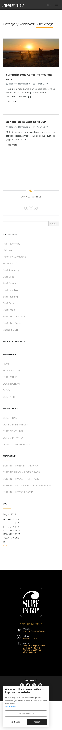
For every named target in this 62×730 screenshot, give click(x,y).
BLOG (6, 390)
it (48, 5)
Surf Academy (11, 270)
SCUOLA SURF (11, 370)
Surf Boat (8, 276)
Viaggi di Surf (10, 329)
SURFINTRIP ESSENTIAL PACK (20, 465)
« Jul (5, 545)
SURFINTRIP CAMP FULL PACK (21, 479)
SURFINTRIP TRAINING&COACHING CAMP (27, 485)
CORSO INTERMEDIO (15, 424)
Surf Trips (8, 303)
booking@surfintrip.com (34, 631)
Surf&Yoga (9, 310)
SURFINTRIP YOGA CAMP (18, 492)
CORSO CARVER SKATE (16, 444)
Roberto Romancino (19, 83)
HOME (7, 364)
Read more (11, 101)
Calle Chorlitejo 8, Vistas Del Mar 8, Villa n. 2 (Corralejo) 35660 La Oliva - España (34, 649)
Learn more (10, 707)
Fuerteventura (11, 243)
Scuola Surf (9, 263)
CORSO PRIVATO (13, 438)
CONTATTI (9, 397)
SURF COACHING (13, 431)
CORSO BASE (10, 418)
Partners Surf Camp (14, 257)
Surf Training (10, 296)
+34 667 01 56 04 (30, 638)
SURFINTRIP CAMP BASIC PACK (21, 472)
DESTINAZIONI (11, 383)
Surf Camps (9, 283)
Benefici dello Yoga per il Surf (26, 121)
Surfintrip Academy (14, 316)
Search (53, 223)
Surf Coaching (11, 290)
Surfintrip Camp (12, 323)
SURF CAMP (10, 377)
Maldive (7, 250)
